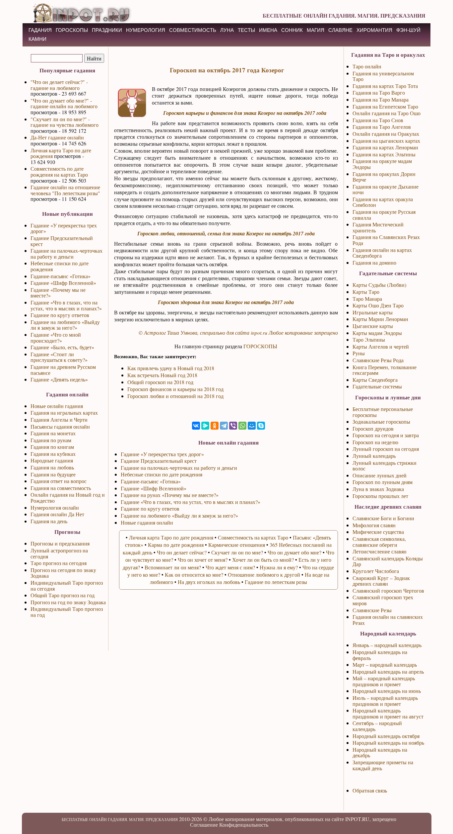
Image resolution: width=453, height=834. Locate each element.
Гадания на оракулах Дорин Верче (384, 176)
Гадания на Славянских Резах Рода (386, 239)
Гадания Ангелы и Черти (59, 419)
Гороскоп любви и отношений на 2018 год (175, 395)
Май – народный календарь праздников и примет (384, 681)
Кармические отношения (236, 544)
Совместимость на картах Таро (253, 537)
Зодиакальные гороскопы (381, 421)
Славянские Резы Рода (378, 360)
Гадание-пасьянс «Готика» (61, 276)
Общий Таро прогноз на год (63, 595)
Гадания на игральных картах (64, 412)
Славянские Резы (372, 610)
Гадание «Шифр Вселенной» (63, 282)
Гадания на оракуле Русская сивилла (384, 214)
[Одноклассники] (215, 426)
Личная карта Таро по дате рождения (61, 153)
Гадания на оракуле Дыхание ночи (386, 189)
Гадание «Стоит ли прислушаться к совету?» (59, 357)
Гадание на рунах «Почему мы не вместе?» (170, 494)
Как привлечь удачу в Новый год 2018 (170, 368)
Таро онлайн (367, 66)
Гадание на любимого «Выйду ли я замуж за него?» (65, 324)
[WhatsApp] (242, 426)
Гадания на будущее (53, 474)
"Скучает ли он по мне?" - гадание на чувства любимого (64, 122)
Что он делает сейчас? (182, 552)
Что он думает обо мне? (294, 552)
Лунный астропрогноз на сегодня (59, 553)
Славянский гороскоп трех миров (383, 600)
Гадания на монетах (53, 433)
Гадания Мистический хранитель (378, 227)
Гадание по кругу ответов (60, 314)
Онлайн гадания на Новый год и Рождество (68, 497)
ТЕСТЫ (246, 30)
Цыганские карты (373, 325)
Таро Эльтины (369, 339)
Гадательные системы (377, 386)
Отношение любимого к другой (264, 574)
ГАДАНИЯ (40, 30)
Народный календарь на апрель (388, 671)
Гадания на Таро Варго (379, 92)
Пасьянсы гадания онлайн (60, 426)
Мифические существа (378, 531)
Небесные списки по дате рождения (60, 266)
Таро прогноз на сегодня (59, 562)
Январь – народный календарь (387, 644)
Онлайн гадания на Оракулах (386, 133)
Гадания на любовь (52, 467)
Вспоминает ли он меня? (173, 567)
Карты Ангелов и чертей (381, 346)
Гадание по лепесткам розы (276, 581)
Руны (359, 353)
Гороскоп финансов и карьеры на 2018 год (175, 388)
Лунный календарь (374, 455)
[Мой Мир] (252, 426)
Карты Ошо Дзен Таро (378, 305)
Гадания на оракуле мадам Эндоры (382, 163)
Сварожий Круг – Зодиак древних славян (381, 580)
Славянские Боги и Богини (383, 518)
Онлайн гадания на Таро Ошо (387, 113)
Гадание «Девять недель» (59, 379)
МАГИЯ (315, 30)
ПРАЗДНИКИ (107, 30)
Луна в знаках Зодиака (378, 488)
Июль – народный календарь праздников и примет (385, 700)
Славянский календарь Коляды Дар (388, 561)
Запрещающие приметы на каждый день (383, 765)
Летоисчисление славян (380, 551)
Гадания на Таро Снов (378, 120)
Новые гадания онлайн (147, 522)
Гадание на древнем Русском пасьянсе (63, 369)
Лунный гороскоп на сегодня (386, 448)
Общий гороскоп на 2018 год (160, 381)
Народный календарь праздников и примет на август (388, 713)
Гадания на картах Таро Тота (385, 85)
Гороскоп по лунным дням (383, 481)
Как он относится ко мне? (194, 574)
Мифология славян (374, 525)
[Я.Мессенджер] (205, 426)
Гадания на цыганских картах (386, 140)
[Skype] (261, 426)
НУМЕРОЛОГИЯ (145, 30)
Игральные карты (373, 312)
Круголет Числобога (376, 570)
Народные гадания (52, 460)
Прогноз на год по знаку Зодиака (68, 602)
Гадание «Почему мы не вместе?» (58, 292)
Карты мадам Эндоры (377, 332)
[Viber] (233, 426)
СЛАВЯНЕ (340, 30)
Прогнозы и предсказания (60, 543)
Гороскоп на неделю (375, 442)
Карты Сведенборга (375, 379)
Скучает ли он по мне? (237, 552)
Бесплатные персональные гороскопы (383, 411)
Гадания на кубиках (53, 453)
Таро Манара (367, 298)
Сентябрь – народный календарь (377, 725)
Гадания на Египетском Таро (385, 106)
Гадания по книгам (52, 446)
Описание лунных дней (380, 475)
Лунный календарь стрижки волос (385, 465)
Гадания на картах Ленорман (385, 147)
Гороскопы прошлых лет (380, 495)
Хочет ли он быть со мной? (263, 559)
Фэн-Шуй (408, 30)
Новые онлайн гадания (57, 405)
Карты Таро (366, 291)
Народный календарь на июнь (387, 690)
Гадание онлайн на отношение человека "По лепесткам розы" (65, 190)
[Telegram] (224, 426)
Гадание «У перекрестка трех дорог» (64, 228)
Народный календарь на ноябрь (388, 742)
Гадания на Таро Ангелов (382, 126)
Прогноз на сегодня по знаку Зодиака (63, 572)
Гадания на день (49, 521)
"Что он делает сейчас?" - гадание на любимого (59, 84)
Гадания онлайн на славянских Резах (388, 619)
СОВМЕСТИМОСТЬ (192, 30)
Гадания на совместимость (61, 487)
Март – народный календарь (385, 664)
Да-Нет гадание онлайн (57, 137)
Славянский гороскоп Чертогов (388, 590)
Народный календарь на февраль (380, 654)
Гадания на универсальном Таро (383, 76)
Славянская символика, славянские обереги (379, 541)
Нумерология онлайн (55, 507)
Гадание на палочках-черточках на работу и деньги (66, 253)
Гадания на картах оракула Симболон (383, 202)
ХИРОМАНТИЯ (374, 30)
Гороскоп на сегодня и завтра (386, 435)
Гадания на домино (374, 262)
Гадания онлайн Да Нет (57, 514)
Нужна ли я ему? (279, 567)
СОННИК (292, 30)
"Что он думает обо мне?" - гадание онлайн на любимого (64, 103)
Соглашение (204, 824)
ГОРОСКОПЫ (72, 30)
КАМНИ (37, 39)
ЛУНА (227, 30)
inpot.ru (259, 332)
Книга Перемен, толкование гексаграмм (385, 370)
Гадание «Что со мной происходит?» (56, 337)
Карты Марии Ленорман (380, 318)
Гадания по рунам (51, 440)
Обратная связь (370, 790)
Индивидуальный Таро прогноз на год (67, 611)
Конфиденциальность (243, 824)
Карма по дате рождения (176, 544)
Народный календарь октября (386, 735)
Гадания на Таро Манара (381, 99)
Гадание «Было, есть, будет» (62, 347)
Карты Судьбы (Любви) (379, 284)
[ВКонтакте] (196, 426)
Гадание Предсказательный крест (62, 240)
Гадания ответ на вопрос (59, 480)
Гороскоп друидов (373, 428)
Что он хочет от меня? (202, 559)
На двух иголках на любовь (209, 581)
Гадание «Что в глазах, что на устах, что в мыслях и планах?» (66, 305)
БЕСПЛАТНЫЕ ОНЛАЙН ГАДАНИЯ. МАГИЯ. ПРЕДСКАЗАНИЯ (344, 15)
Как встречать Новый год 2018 (162, 375)
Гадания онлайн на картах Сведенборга (382, 252)
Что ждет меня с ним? (230, 567)
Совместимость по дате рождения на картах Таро (59, 171)
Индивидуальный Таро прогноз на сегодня (67, 585)
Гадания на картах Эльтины (384, 154)
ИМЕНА (268, 30)
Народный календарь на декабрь (380, 752)
